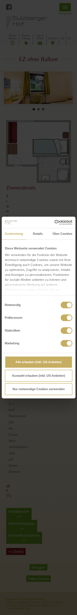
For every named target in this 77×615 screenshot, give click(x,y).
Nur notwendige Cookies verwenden (39, 389)
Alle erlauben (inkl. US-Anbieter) (38, 362)
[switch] (66, 317)
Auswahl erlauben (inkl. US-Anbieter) (38, 375)
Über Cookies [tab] (62, 233)
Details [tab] (38, 233)
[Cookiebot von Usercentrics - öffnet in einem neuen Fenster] (54, 222)
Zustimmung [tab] (14, 233)
